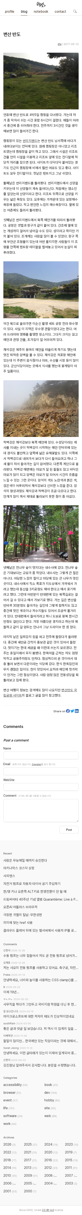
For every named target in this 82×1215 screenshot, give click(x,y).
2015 (71, 1160)
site (50, 1108)
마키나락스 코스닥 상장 (18, 868)
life (59, 44)
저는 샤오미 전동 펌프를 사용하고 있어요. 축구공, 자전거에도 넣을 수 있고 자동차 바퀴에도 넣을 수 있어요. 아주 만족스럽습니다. (41, 968)
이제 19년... (11, 992)
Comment (9, 795)
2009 (31, 1176)
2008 (51, 1176)
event (10, 1100)
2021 (30, 1152)
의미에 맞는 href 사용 (18, 923)
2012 (51, 1168)
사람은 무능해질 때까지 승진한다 (25, 860)
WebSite (9, 780)
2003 (71, 1183)
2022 (10, 1152)
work (9, 1124)
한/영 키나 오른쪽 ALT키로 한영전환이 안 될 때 (35, 892)
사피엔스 (9, 876)
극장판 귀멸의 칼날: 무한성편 (22, 915)
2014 (9, 1168)
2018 (9, 1160)
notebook (41, 12)
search (75, 11)
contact (60, 12)
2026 (9, 1144)
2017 (30, 1160)
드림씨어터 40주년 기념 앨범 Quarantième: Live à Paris (41, 899)
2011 (71, 1168)
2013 (30, 1168)
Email (6, 764)
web (50, 1116)
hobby (52, 1100)
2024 (51, 1144)
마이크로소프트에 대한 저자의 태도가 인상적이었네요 (38, 1016)
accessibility (15, 1085)
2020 (51, 1152)
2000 (30, 1191)
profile (9, 12)
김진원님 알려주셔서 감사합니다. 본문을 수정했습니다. (39, 1065)
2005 (31, 1183)
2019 (71, 1152)
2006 (10, 1183)
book (51, 1085)
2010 (10, 1176)
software (12, 1116)
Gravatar (36, 764)
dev (50, 1093)
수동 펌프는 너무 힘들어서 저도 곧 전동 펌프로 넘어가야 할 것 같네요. (41, 956)
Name (7, 748)
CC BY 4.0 (48, 1210)
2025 (30, 1144)
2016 (51, 1160)
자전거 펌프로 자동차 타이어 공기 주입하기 (32, 884)
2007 (72, 1176)
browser (12, 1093)
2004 (51, 1183)
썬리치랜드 (30, 141)
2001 (10, 1191)
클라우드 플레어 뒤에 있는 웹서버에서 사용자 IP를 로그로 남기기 (41, 930)
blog (24, 12)
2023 (71, 1144)
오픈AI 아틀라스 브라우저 (20, 907)
